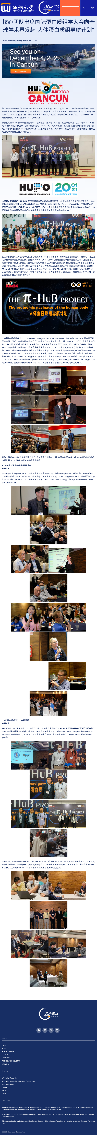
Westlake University (9, 1078)
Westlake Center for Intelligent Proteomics (18, 1081)
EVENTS (5, 1055)
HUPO (4, 1091)
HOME (4, 1045)
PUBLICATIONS (8, 1051)
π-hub (4, 1087)
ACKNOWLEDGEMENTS (11, 1061)
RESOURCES (7, 1058)
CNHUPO (5, 1094)
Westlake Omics (8, 1084)
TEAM (4, 1048)
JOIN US (5, 1064)
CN (35, 40)
